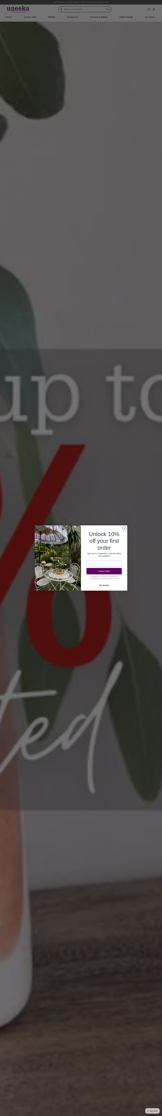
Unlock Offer (104, 571)
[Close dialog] (124, 528)
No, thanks (104, 585)
